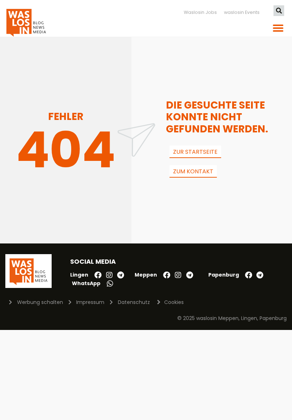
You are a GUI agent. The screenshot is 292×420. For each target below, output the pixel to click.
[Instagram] (109, 275)
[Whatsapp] (110, 283)
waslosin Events (242, 12)
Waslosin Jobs (200, 12)
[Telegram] (120, 275)
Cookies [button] (174, 302)
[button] (278, 10)
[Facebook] (98, 275)
